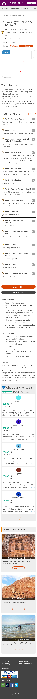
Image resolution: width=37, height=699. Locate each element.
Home (3, 13)
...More (32, 415)
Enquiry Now (18, 287)
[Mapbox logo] (6, 77)
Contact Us (24, 9)
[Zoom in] (33, 51)
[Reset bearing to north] (33, 57)
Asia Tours (4, 9)
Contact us (5, 661)
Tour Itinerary (11, 113)
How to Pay (5, 664)
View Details (18, 568)
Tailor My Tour (18, 292)
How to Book (23, 661)
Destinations (14, 9)
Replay (6, 52)
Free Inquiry (26, 46)
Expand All (30, 113)
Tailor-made (14, 696)
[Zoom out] (33, 54)
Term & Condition (25, 664)
